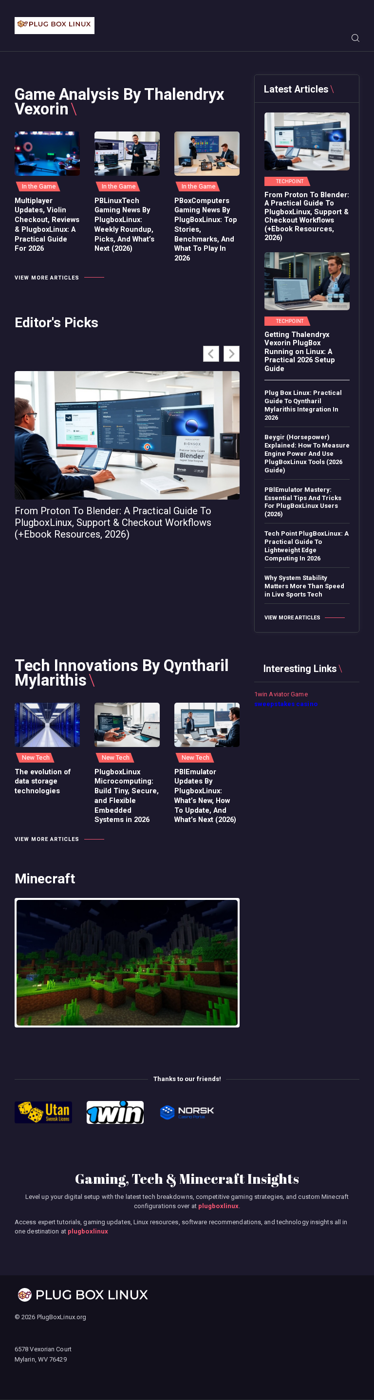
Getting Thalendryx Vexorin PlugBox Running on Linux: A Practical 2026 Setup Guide (299, 352)
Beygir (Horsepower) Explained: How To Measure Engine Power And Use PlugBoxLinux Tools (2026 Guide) (307, 453)
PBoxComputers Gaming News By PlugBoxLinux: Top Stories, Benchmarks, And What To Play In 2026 (205, 229)
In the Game (39, 186)
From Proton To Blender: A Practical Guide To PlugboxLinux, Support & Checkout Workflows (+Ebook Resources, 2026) (113, 522)
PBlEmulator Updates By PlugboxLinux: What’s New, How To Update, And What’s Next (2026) (205, 795)
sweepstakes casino (286, 704)
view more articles (47, 278)
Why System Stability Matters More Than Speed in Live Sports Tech (304, 586)
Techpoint (290, 181)
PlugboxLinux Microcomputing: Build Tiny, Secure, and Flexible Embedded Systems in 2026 (126, 795)
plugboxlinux (218, 1206)
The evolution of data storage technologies (43, 781)
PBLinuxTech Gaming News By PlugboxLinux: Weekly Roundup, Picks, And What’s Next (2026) (124, 224)
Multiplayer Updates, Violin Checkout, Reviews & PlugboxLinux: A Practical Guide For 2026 (47, 224)
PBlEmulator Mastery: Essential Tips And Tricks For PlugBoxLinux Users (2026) (302, 502)
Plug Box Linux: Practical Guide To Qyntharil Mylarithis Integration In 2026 (303, 405)
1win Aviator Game (281, 694)
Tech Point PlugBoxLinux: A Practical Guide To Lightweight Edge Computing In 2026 (306, 546)
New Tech (36, 757)
